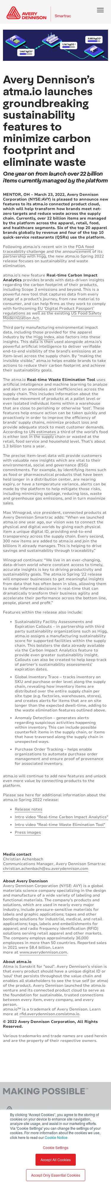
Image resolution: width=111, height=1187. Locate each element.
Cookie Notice (56, 1137)
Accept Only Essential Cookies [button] (55, 1175)
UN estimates (42, 432)
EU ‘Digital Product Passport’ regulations (48, 311)
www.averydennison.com (43, 952)
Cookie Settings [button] (55, 1147)
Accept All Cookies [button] (56, 1159)
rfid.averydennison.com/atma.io (49, 1014)
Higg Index (43, 337)
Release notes (28, 809)
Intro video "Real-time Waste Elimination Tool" (60, 824)
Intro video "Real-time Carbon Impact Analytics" (61, 817)
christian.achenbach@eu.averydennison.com (45, 868)
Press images (28, 832)
